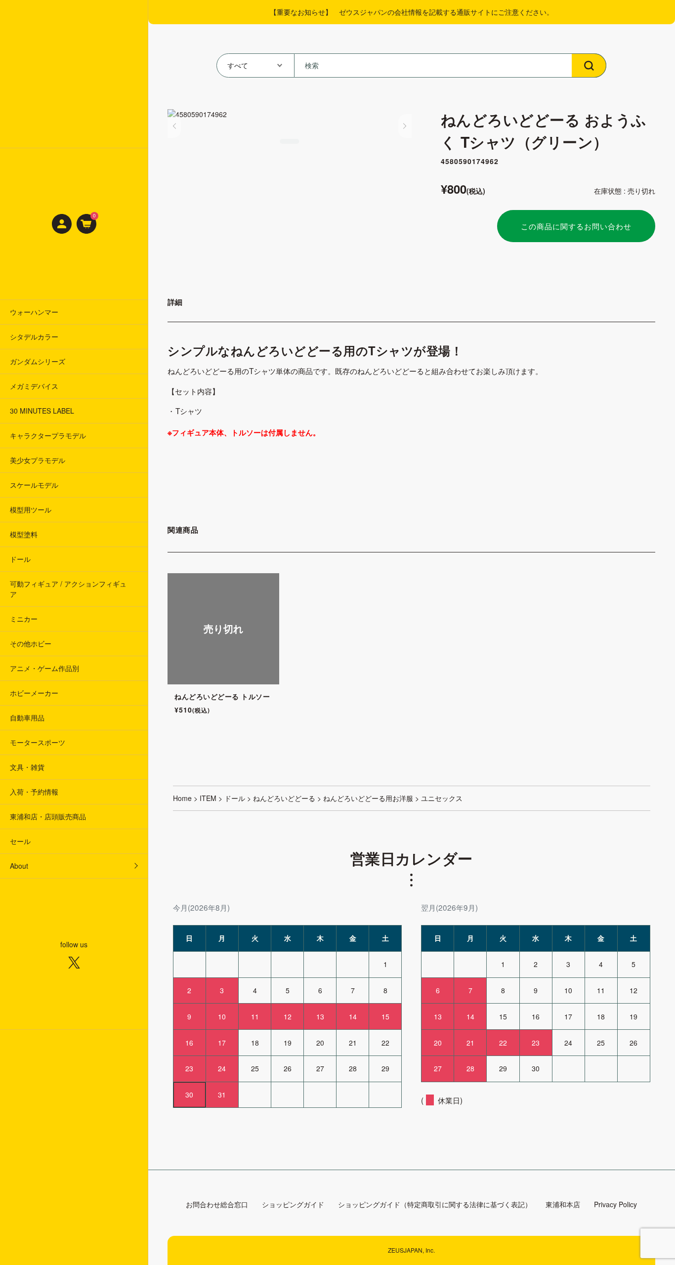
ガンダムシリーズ (37, 361)
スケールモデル (34, 485)
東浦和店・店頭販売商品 (48, 816)
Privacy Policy (615, 1204)
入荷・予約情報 (34, 792)
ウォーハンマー (34, 312)
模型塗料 (24, 534)
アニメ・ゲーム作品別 (44, 668)
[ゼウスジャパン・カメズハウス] (74, 73)
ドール (20, 559)
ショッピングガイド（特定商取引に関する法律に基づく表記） (435, 1204)
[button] (174, 126)
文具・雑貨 (27, 767)
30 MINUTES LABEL (42, 411)
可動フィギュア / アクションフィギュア (68, 589)
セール (20, 841)
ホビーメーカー (34, 693)
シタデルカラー (34, 336)
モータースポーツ (37, 742)
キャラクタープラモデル (48, 435)
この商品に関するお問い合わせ (576, 225)
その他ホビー (30, 643)
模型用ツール (30, 509)
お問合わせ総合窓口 (217, 1204)
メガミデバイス (34, 386)
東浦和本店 (563, 1204)
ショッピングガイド (293, 1204)
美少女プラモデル (37, 460)
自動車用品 (27, 717)
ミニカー (24, 619)
